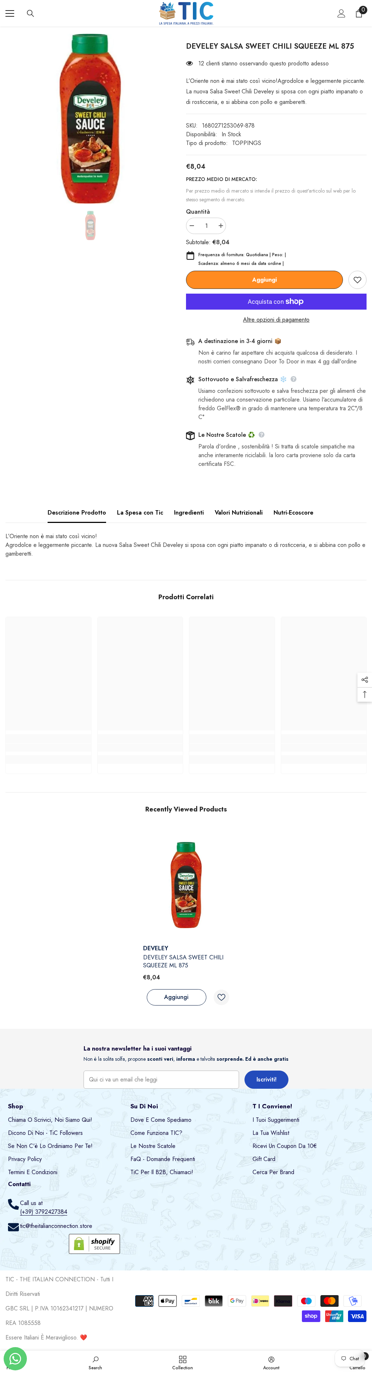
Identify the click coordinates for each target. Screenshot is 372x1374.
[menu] (9, 13)
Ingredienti (189, 512)
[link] (48, 748)
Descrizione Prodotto (77, 512)
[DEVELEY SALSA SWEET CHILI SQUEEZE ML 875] (186, 885)
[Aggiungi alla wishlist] (357, 280)
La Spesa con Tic (140, 512)
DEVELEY (155, 948)
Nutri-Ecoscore (294, 512)
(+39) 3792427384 (43, 1212)
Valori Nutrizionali (239, 512)
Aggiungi (264, 279)
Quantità (198, 211)
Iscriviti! (266, 1079)
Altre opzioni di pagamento (276, 319)
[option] (90, 119)
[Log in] (341, 13)
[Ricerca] (30, 13)
